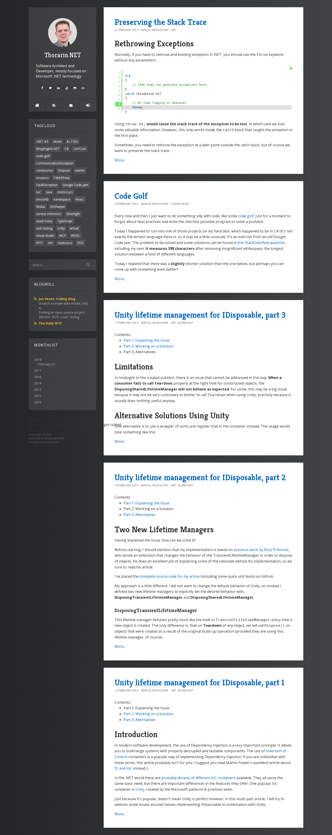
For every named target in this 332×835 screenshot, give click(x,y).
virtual (74, 228)
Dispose (64, 170)
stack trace (44, 221)
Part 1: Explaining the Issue (146, 340)
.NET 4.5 (42, 141)
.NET (173, 30)
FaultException (47, 185)
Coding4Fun (180, 204)
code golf (43, 156)
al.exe (57, 141)
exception (42, 178)
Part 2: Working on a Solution (148, 346)
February (44, 364)
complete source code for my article (170, 576)
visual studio (45, 235)
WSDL (75, 235)
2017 (37, 370)
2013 (37, 389)
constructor (44, 170)
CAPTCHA (80, 149)
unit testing (44, 228)
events (80, 170)
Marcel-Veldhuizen (154, 30)
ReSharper (57, 206)
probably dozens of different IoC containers (198, 777)
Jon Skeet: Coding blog (57, 299)
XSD (80, 243)
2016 (37, 377)
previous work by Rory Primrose (261, 549)
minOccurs (65, 192)
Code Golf (131, 196)
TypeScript (64, 221)
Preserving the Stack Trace (161, 22)
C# (67, 149)
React (79, 199)
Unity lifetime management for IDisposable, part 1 (199, 682)
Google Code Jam (75, 185)
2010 (37, 402)
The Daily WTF (50, 323)
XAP (50, 243)
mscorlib (42, 199)
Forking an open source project (62, 312)
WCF (62, 235)
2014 (37, 383)
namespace (62, 199)
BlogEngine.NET (48, 149)
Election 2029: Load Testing (59, 317)
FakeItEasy (62, 177)
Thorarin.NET (62, 55)
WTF (39, 243)
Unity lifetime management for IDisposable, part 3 (200, 315)
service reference (48, 214)
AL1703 (72, 141)
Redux (40, 206)
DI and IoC (123, 768)
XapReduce (65, 243)
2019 (44, 361)
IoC (38, 192)
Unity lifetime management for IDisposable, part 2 (200, 477)
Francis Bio (52, 442)
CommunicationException (55, 163)
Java (49, 192)
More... (120, 160)
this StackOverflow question (261, 242)
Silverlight (73, 214)
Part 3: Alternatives (140, 514)
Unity (61, 228)
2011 (37, 396)
